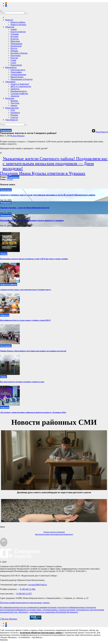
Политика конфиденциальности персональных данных (25, 602)
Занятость (15, 89)
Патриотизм (16, 46)
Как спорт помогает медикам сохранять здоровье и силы (22, 382)
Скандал (14, 117)
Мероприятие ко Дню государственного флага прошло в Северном (32, 220)
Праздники (16, 55)
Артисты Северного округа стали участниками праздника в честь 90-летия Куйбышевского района (47, 195)
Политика (9, 98)
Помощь (14, 51)
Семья (13, 60)
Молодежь (15, 41)
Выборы (14, 101)
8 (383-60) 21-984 (27, 589)
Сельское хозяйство (19, 93)
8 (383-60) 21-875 (24, 593)
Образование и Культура (22, 79)
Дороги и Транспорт (20, 84)
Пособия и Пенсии (19, 53)
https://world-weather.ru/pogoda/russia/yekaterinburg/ (54, 534)
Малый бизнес (17, 77)
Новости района (18, 22)
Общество (9, 27)
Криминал (15, 112)
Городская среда (18, 70)
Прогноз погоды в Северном (54, 532)
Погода (14, 48)
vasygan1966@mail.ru (37, 584)
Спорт (13, 62)
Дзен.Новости (11, 120)
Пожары (14, 115)
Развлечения (16, 65)
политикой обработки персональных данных (41, 632)
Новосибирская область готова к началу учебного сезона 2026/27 (25, 320)
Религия (14, 58)
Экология (15, 96)
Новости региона (18, 24)
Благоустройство (18, 32)
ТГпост (10, 179)
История (14, 36)
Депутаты (15, 103)
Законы (14, 105)
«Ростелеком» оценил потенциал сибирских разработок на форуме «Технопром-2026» (33, 412)
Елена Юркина (17, 136)
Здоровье (15, 34)
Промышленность (19, 91)
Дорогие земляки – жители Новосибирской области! (24, 207)
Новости (9, 20)
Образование (16, 43)
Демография (16, 72)
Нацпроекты (11, 67)
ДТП (13, 110)
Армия (14, 29)
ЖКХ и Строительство (21, 86)
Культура (15, 39)
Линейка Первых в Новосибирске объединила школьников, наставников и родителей (33, 351)
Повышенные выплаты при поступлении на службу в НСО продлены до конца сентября (34, 259)
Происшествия (12, 108)
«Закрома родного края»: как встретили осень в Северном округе (25, 290)
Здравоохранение (18, 74)
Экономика (10, 82)
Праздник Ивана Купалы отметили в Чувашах (42, 173)
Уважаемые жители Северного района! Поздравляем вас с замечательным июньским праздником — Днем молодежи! (55, 163)
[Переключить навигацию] (1, 10)
